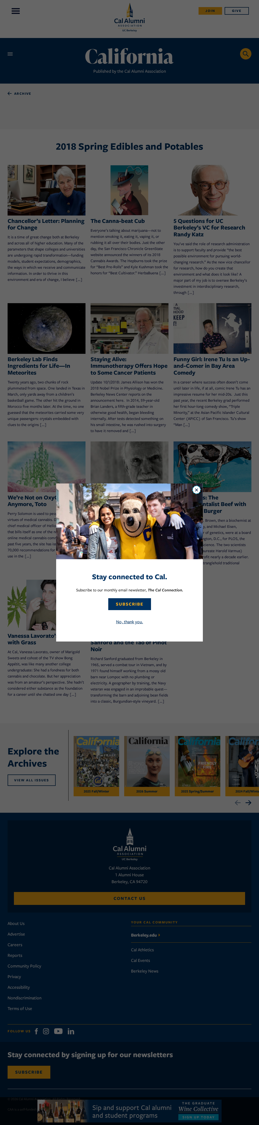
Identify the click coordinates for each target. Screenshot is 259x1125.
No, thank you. (129, 622)
